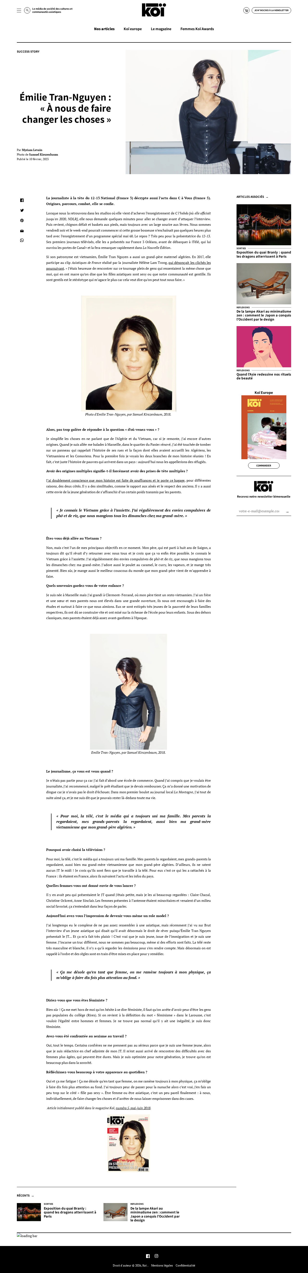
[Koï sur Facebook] (148, 1256)
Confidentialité (185, 1265)
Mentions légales (162, 1265)
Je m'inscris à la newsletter (271, 10)
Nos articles (104, 28)
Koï (145, 1265)
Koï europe (133, 28)
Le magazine (161, 28)
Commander (263, 465)
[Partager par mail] (22, 231)
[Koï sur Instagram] (156, 1256)
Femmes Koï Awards (197, 28)
